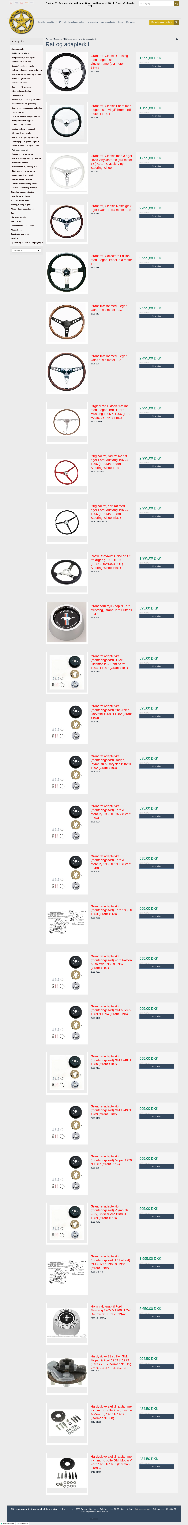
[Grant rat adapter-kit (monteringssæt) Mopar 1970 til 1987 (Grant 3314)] (67, 1173)
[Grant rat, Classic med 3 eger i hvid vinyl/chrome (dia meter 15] (67, 173)
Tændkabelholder (20, 163)
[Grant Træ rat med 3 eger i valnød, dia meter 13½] (67, 323)
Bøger (13, 213)
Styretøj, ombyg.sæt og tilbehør (26, 158)
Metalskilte (16, 230)
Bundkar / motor (19, 83)
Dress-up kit (17, 95)
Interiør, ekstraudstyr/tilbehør (26, 116)
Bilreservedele (17, 49)
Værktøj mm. (17, 221)
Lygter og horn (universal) (23, 129)
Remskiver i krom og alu (22, 154)
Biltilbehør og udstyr (20, 53)
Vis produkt (156, 66)
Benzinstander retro (20, 234)
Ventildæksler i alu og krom (24, 183)
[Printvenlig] (177, 39)
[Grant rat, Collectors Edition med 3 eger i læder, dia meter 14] (67, 273)
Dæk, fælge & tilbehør (21, 196)
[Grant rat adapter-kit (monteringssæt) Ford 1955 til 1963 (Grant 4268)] (67, 923)
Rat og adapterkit (20, 150)
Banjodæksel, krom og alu (23, 57)
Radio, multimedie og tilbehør (25, 146)
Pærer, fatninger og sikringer (25, 137)
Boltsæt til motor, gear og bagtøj (27, 70)
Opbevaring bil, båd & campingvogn (27, 242)
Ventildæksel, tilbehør (22, 179)
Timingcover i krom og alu (23, 171)
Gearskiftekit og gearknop (24, 104)
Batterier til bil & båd (21, 62)
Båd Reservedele (18, 217)
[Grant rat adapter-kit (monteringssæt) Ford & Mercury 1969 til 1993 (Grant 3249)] (67, 873)
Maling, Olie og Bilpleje (21, 204)
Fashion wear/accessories (22, 225)
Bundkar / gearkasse (21, 78)
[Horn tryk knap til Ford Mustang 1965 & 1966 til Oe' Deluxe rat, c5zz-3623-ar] (67, 1324)
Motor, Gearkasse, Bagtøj (22, 209)
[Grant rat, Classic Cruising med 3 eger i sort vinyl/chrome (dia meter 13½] (67, 73)
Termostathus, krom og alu (24, 167)
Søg (176, 4)
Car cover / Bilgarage (21, 87)
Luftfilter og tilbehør (21, 125)
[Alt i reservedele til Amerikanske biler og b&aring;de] (22, 22)
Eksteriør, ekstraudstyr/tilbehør (26, 99)
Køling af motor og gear (22, 120)
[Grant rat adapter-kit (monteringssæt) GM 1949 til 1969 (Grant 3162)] (67, 1124)
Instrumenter (18, 112)
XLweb (94, 1519)
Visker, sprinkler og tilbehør (24, 188)
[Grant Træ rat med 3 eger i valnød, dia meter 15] (67, 373)
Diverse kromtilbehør (21, 91)
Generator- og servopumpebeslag (27, 108)
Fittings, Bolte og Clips (21, 200)
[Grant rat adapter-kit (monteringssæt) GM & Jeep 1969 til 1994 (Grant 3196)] (67, 1023)
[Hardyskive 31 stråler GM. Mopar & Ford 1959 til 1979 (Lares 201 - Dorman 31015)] (67, 1374)
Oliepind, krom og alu (21, 133)
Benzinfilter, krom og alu (23, 66)
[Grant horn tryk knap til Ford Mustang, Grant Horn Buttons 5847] (67, 623)
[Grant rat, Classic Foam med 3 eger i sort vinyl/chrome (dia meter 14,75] (67, 123)
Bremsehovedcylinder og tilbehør (27, 74)
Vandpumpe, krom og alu (23, 175)
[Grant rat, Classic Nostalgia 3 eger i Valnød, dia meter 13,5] (67, 223)
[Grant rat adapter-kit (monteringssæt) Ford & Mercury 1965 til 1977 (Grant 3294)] (67, 823)
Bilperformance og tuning (22, 192)
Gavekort (15, 238)
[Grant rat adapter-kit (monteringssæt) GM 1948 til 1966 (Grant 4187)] (67, 1073)
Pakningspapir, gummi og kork (25, 142)
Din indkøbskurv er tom (161, 22)
